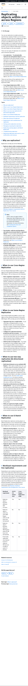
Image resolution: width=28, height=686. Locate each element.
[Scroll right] (22, 4)
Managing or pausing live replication (12, 126)
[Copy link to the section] (1, 140)
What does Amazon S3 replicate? (11, 118)
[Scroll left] (8, 4)
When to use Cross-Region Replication (12, 107)
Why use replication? (8, 105)
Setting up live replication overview (12, 124)
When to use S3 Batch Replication (18, 76)
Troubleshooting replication (10, 131)
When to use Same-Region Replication (12, 109)
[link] (15, 11)
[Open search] (25, 4)
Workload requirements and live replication (14, 116)
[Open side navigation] (2, 8)
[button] (5, 31)
